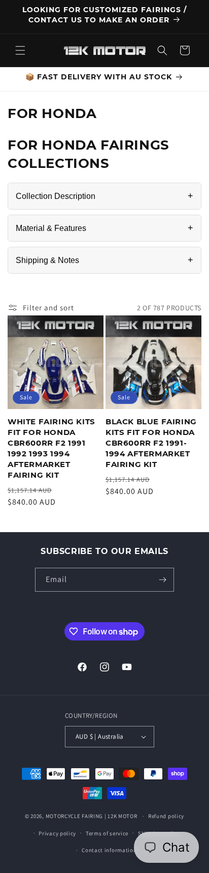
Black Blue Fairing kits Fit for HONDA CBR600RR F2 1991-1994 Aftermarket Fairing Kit (151, 443)
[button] (20, 50)
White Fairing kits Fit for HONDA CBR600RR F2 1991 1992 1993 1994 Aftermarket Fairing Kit (51, 448)
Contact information (109, 850)
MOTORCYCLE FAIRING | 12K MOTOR (91, 816)
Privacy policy (57, 833)
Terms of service (107, 833)
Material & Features (104, 228)
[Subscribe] (162, 580)
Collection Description (104, 196)
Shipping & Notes (104, 260)
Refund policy (166, 816)
